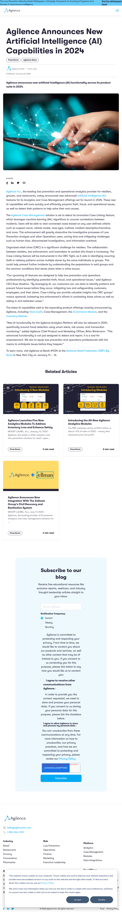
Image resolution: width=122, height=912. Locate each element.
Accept (77, 899)
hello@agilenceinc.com (19, 827)
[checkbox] (61, 622)
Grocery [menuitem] (7, 854)
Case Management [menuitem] (93, 852)
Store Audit (35, 311)
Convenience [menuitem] (10, 858)
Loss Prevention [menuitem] (51, 845)
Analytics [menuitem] (88, 848)
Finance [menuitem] (47, 854)
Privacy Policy (47, 883)
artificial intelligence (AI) (91, 195)
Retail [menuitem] (6, 845)
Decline (101, 899)
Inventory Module (16, 316)
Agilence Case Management (28, 215)
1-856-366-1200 (15, 832)
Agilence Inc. (13, 191)
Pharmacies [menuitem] (9, 862)
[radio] (61, 618)
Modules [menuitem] (87, 856)
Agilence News (30, 60)
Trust (102, 909)
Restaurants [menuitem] (9, 850)
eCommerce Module (85, 311)
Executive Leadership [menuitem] (54, 862)
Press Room (13, 60)
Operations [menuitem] (49, 850)
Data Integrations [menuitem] (92, 860)
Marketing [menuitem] (48, 858)
